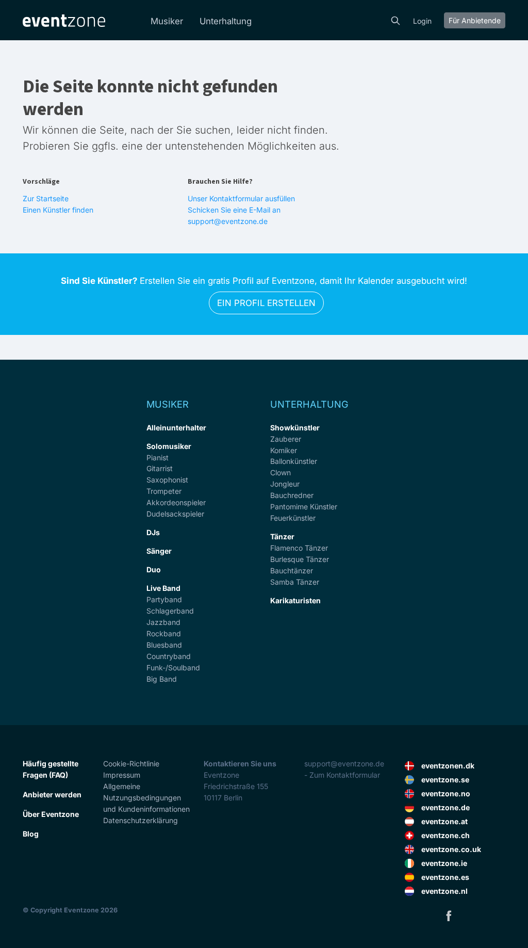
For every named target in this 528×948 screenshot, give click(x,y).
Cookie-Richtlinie (131, 763)
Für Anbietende (475, 20)
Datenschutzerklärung (140, 820)
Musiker (167, 21)
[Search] (395, 19)
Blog (31, 833)
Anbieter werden (52, 794)
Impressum (121, 774)
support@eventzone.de (344, 763)
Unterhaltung (226, 21)
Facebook (448, 915)
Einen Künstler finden (58, 209)
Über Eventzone (51, 814)
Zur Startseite (46, 198)
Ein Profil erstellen (266, 303)
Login (422, 21)
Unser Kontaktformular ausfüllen (241, 198)
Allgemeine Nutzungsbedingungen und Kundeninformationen (146, 797)
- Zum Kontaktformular (342, 774)
